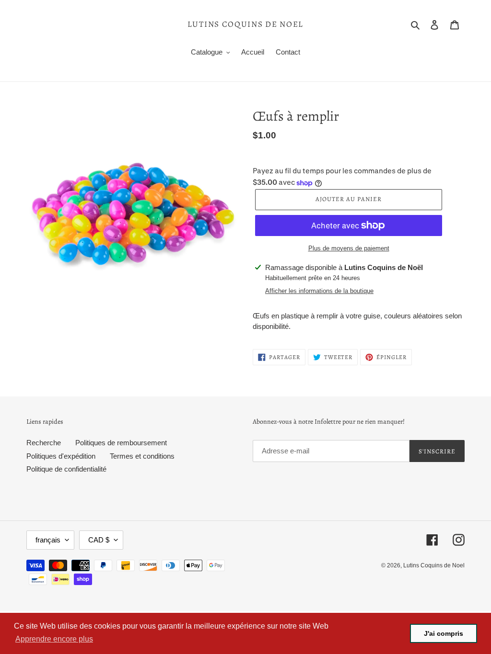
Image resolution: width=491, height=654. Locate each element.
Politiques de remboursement (121, 443)
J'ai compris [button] (443, 633)
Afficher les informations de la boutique (319, 290)
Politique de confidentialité (66, 469)
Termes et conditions (142, 456)
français (47, 540)
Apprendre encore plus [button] (54, 639)
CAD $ (98, 540)
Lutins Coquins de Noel (245, 24)
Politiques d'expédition (60, 456)
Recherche (43, 443)
